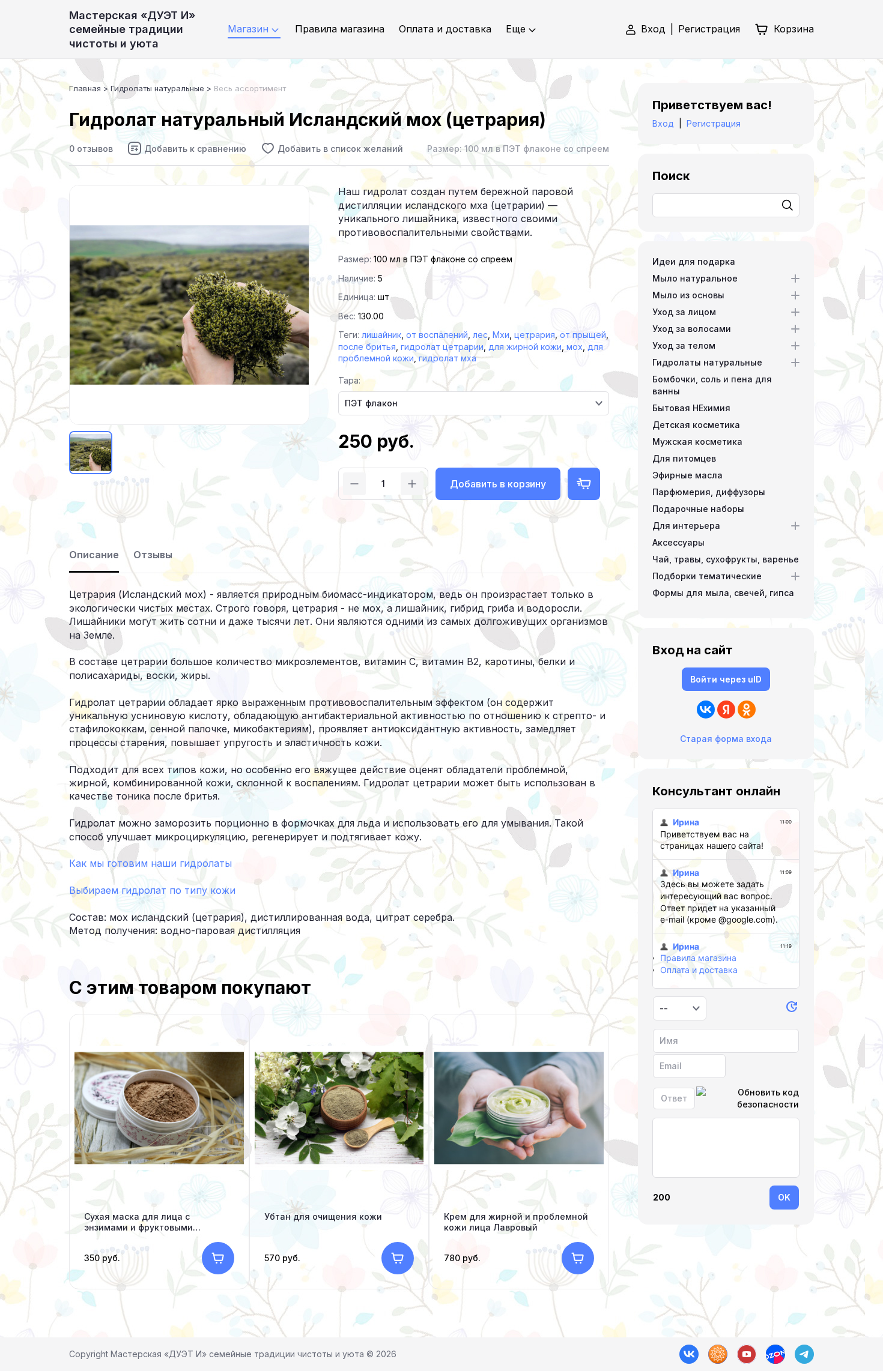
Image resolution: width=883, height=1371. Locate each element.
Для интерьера (686, 525)
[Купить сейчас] (584, 484)
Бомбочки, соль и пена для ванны (712, 385)
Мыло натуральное (695, 278)
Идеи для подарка (693, 261)
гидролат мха (447, 358)
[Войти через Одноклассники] (747, 710)
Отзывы (152, 555)
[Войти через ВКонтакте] (706, 710)
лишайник (381, 335)
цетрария (534, 335)
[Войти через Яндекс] (726, 710)
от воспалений (437, 335)
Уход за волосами (691, 329)
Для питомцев (684, 458)
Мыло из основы (688, 295)
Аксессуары (678, 542)
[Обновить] (791, 1008)
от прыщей (583, 335)
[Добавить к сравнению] (186, 148)
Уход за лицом (684, 312)
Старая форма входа (726, 739)
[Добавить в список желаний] (332, 148)
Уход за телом (683, 345)
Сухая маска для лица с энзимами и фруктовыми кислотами (138, 1222)
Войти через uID (726, 679)
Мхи (501, 335)
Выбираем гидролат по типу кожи (152, 890)
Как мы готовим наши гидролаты (150, 863)
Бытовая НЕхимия (691, 408)
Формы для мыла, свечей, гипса (723, 593)
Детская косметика (696, 425)
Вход (653, 29)
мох (574, 347)
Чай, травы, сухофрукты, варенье (725, 559)
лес (480, 335)
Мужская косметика (697, 441)
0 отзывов (91, 148)
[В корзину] (218, 1258)
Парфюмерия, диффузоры (708, 492)
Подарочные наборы (698, 509)
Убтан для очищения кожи (323, 1216)
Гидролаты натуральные (707, 362)
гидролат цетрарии (442, 347)
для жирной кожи (525, 347)
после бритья (367, 347)
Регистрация (709, 29)
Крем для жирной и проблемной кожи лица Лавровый (516, 1221)
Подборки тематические (707, 576)
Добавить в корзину (498, 484)
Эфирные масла (687, 475)
